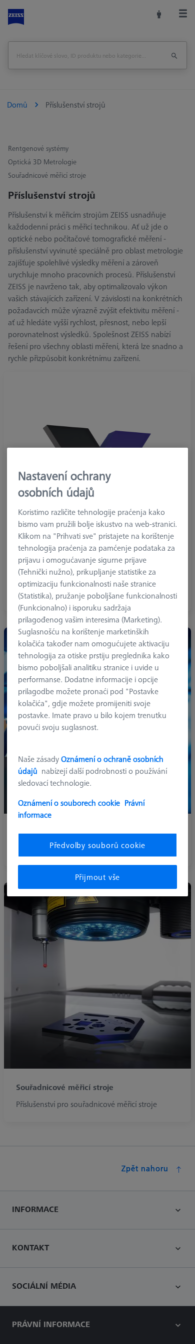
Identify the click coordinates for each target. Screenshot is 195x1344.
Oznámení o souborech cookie (69, 802)
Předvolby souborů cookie (98, 845)
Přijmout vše (97, 876)
